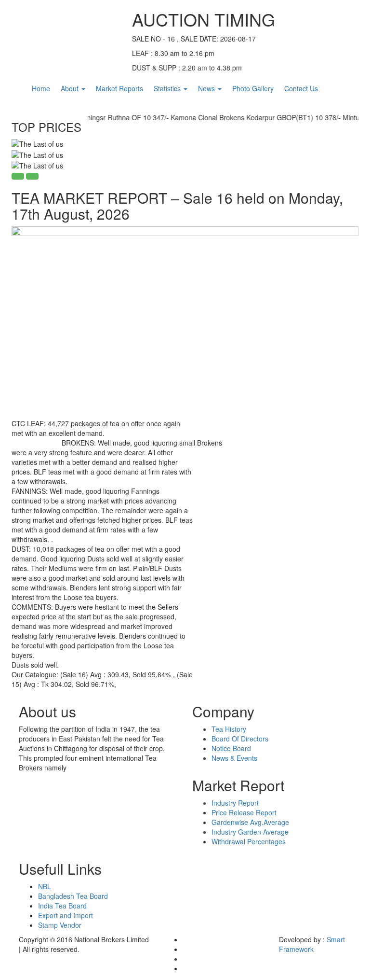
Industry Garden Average (250, 832)
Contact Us (301, 88)
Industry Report (235, 803)
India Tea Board (62, 905)
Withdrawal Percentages (248, 841)
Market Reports (119, 88)
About (70, 88)
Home (41, 88)
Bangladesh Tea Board (73, 896)
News (207, 88)
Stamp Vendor (59, 925)
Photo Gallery (253, 88)
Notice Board (231, 748)
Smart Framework (312, 944)
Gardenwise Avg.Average (250, 822)
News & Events (234, 758)
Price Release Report (244, 812)
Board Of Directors (239, 738)
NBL (44, 886)
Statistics (168, 88)
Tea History (228, 729)
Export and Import (65, 915)
